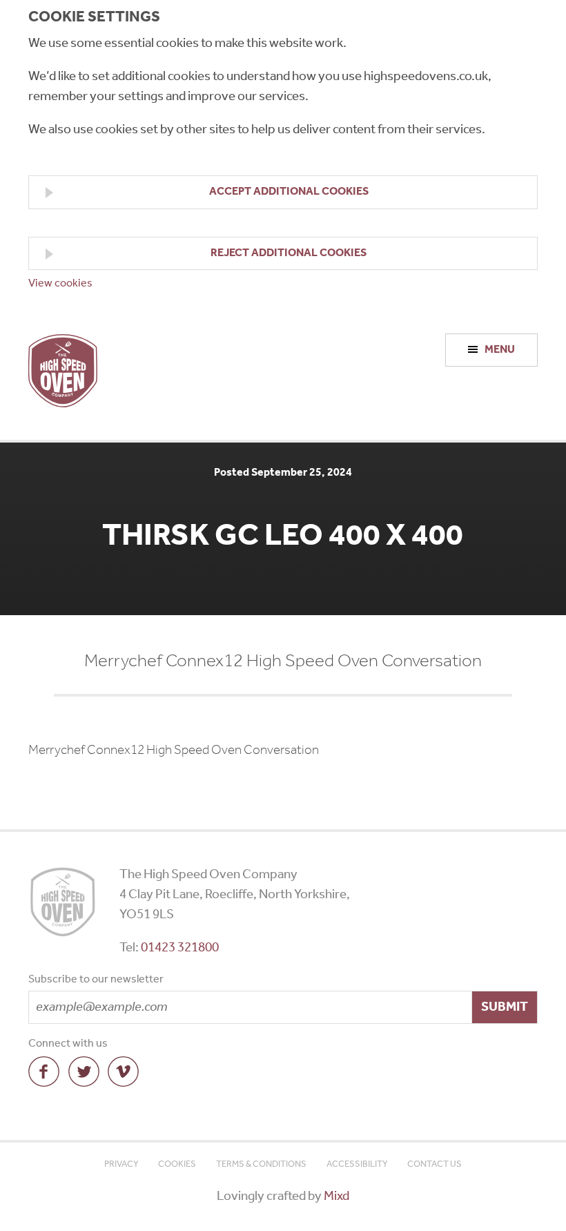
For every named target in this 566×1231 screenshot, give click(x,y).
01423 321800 (180, 947)
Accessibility (357, 1164)
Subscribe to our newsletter (96, 980)
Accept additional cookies (289, 191)
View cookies (60, 283)
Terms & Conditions (261, 1164)
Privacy (121, 1164)
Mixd (336, 1196)
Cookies (177, 1164)
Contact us (434, 1164)
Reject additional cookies (289, 253)
